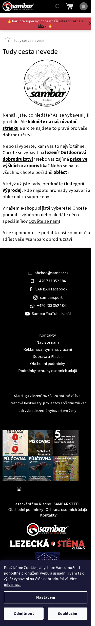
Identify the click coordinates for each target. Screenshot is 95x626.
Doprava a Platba (48, 356)
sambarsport (51, 297)
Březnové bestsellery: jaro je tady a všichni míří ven (47, 403)
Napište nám (47, 342)
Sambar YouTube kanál (51, 314)
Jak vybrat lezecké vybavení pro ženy (47, 411)
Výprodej (12, 190)
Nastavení (45, 597)
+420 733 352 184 (51, 281)
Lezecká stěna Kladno (32, 504)
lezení (51, 152)
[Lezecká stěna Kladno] (47, 544)
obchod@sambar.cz (51, 273)
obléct (60, 172)
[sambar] (48, 529)
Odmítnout (24, 613)
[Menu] (84, 6)
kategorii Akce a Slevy (60, 23)
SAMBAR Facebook (51, 289)
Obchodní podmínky (47, 363)
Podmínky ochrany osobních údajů (47, 371)
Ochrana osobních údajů (66, 509)
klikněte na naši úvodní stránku (39, 125)
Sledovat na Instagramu (44, 488)
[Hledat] (57, 6)
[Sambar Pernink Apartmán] (47, 559)
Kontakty (47, 335)
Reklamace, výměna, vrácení (47, 349)
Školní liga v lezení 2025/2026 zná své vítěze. (47, 396)
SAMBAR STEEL (67, 504)
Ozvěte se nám (44, 221)
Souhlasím (67, 613)
